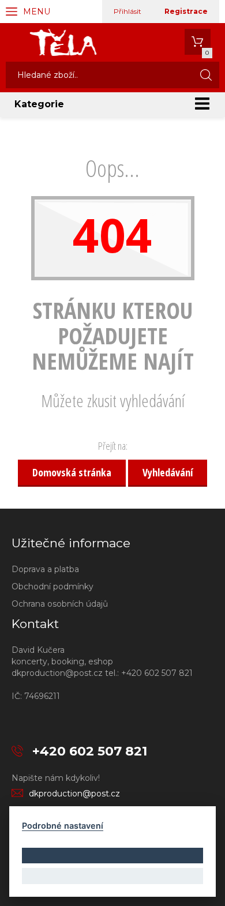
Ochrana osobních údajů (60, 604)
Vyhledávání (167, 472)
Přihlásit (127, 11)
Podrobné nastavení (62, 825)
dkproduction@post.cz (74, 793)
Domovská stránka (71, 472)
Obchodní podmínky (52, 586)
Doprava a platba (45, 569)
